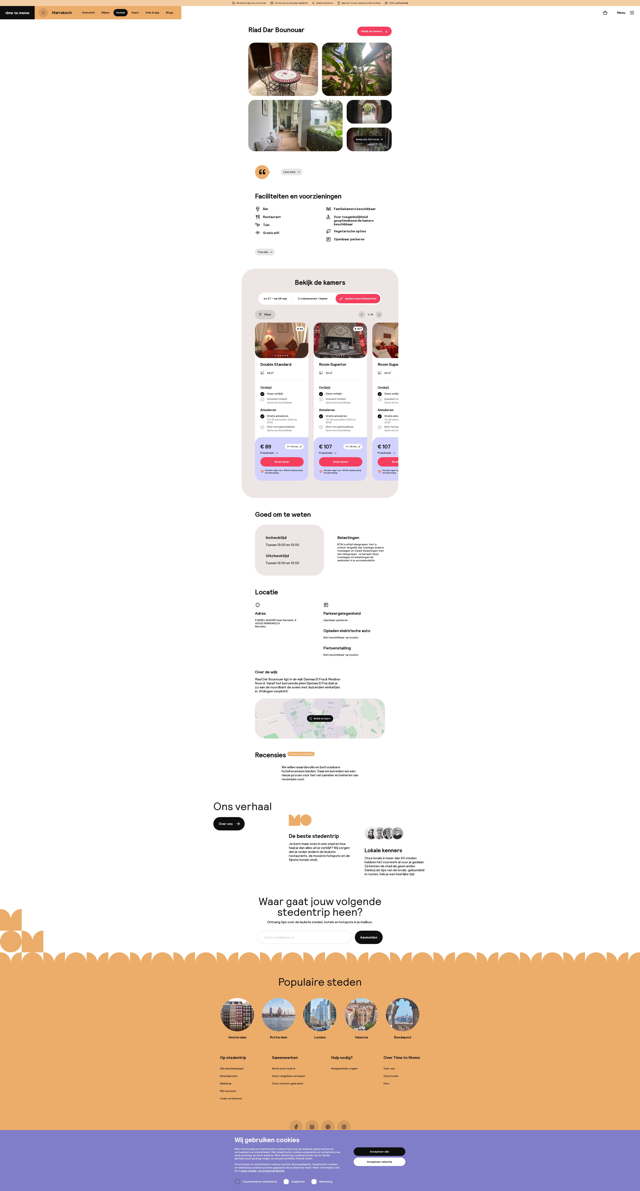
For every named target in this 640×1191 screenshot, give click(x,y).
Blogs (169, 12)
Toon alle (263, 251)
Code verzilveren (231, 1098)
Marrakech (62, 12)
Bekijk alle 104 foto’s (367, 139)
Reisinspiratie (228, 1076)
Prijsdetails (267, 452)
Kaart (135, 12)
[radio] (262, 394)
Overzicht (88, 12)
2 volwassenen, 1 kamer (313, 298)
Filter (267, 314)
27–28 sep (292, 446)
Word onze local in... (284, 1068)
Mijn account (228, 1091)
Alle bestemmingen (232, 1068)
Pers (386, 1083)
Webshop (225, 1083)
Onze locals (391, 1076)
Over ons (226, 824)
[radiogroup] (281, 398)
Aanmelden (368, 937)
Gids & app (152, 12)
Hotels (120, 12)
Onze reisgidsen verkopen (288, 1076)
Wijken (106, 12)
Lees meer (290, 171)
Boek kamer (282, 462)
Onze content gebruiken (287, 1083)
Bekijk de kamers (371, 31)
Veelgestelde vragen (344, 1068)
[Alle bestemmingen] (43, 12)
